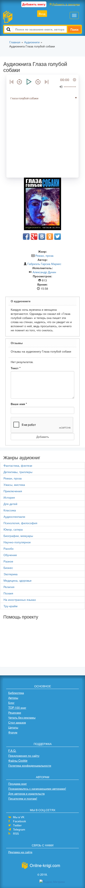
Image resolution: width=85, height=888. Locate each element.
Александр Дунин (44, 272)
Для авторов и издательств (26, 793)
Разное (8, 561)
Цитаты (13, 727)
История (9, 497)
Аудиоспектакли (14, 516)
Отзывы (17, 343)
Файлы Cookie (17, 760)
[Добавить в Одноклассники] (49, 236)
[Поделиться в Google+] (34, 236)
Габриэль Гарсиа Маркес (44, 264)
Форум (12, 732)
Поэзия (8, 593)
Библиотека (16, 693)
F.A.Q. (12, 751)
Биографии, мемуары (18, 536)
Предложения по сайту (23, 755)
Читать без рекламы (21, 717)
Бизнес (8, 568)
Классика (10, 510)
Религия (9, 587)
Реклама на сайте (20, 852)
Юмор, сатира (13, 529)
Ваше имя (19, 404)
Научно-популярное (17, 542)
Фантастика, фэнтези (18, 465)
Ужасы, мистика (14, 485)
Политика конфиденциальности (29, 765)
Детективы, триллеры (18, 472)
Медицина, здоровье (18, 580)
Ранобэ (8, 548)
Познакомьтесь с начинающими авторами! (37, 788)
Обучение (10, 555)
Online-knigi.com (45, 865)
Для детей (10, 504)
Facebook (19, 821)
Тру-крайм (11, 606)
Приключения (13, 491)
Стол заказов (17, 722)
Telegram (19, 829)
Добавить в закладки (66, 4)
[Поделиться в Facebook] (26, 236)
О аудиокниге (21, 301)
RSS (16, 833)
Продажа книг (17, 783)
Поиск (74, 29)
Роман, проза (44, 255)
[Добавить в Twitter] (57, 236)
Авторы (13, 698)
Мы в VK (18, 817)
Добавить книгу (33, 4)
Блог (11, 703)
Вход (42, 14)
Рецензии (14, 712)
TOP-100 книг (17, 707)
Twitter (17, 825)
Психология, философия (20, 523)
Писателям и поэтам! (22, 798)
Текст (15, 368)
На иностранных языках (20, 599)
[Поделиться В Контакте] (42, 236)
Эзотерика (11, 574)
